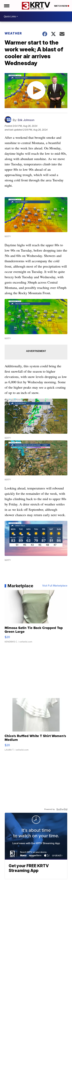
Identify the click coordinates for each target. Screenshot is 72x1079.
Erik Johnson (26, 120)
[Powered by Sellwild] (61, 809)
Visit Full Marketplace (54, 585)
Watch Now (61, 6)
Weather (13, 33)
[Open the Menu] (6, 5)
